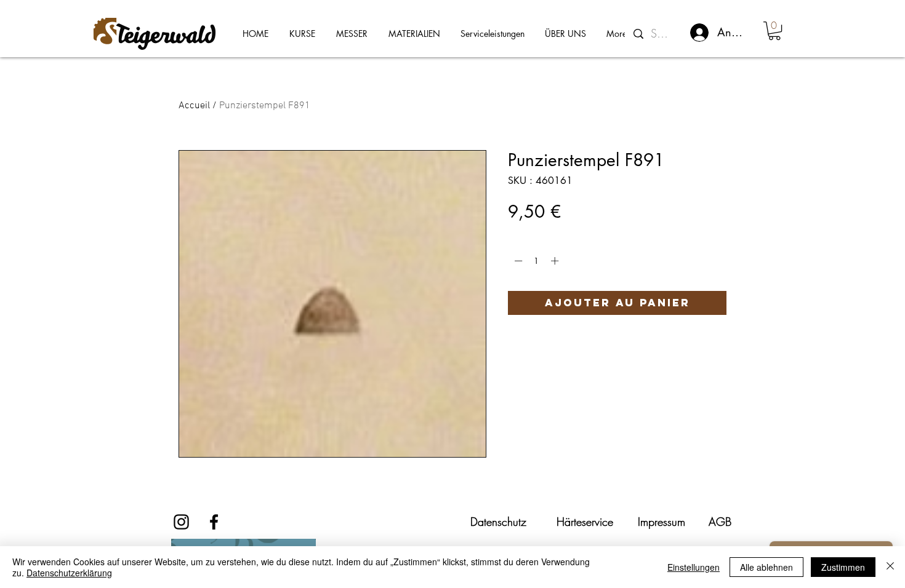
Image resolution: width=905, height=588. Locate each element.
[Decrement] (517, 260)
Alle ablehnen (766, 567)
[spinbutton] (537, 260)
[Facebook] (214, 522)
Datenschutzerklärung (69, 572)
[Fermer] (890, 567)
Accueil (194, 106)
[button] (774, 31)
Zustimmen (843, 567)
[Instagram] (181, 522)
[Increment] (556, 260)
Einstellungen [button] (693, 567)
